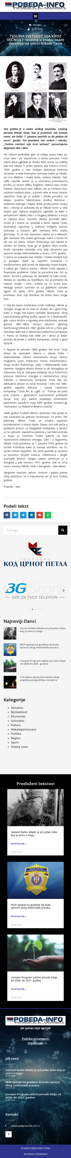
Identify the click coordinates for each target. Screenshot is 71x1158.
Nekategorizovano (23, 729)
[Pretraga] (62, 530)
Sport (15, 742)
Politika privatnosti (35, 1039)
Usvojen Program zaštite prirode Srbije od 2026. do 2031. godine (43, 662)
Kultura (15, 725)
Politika (16, 734)
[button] (35, 16)
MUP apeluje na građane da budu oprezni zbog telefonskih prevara (39, 646)
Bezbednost (19, 712)
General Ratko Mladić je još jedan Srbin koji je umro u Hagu (43, 630)
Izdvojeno (17, 720)
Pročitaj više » (18, 843)
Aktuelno (37, 24)
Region (15, 738)
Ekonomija (18, 716)
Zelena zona (19, 747)
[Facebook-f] (8, 1134)
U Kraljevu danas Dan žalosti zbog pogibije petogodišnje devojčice (39, 678)
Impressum (35, 1043)
